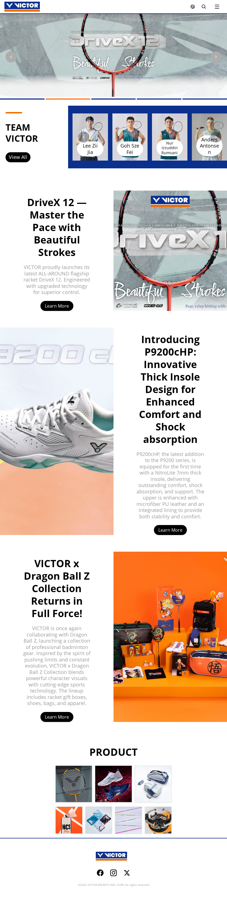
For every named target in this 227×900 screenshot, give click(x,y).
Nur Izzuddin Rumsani (169, 147)
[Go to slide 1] (22, 99)
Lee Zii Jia (90, 148)
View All (18, 157)
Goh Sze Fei (129, 148)
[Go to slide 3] (113, 99)
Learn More (57, 306)
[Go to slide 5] (204, 99)
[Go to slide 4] (159, 99)
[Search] (203, 6)
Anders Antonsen (209, 145)
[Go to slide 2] (68, 99)
